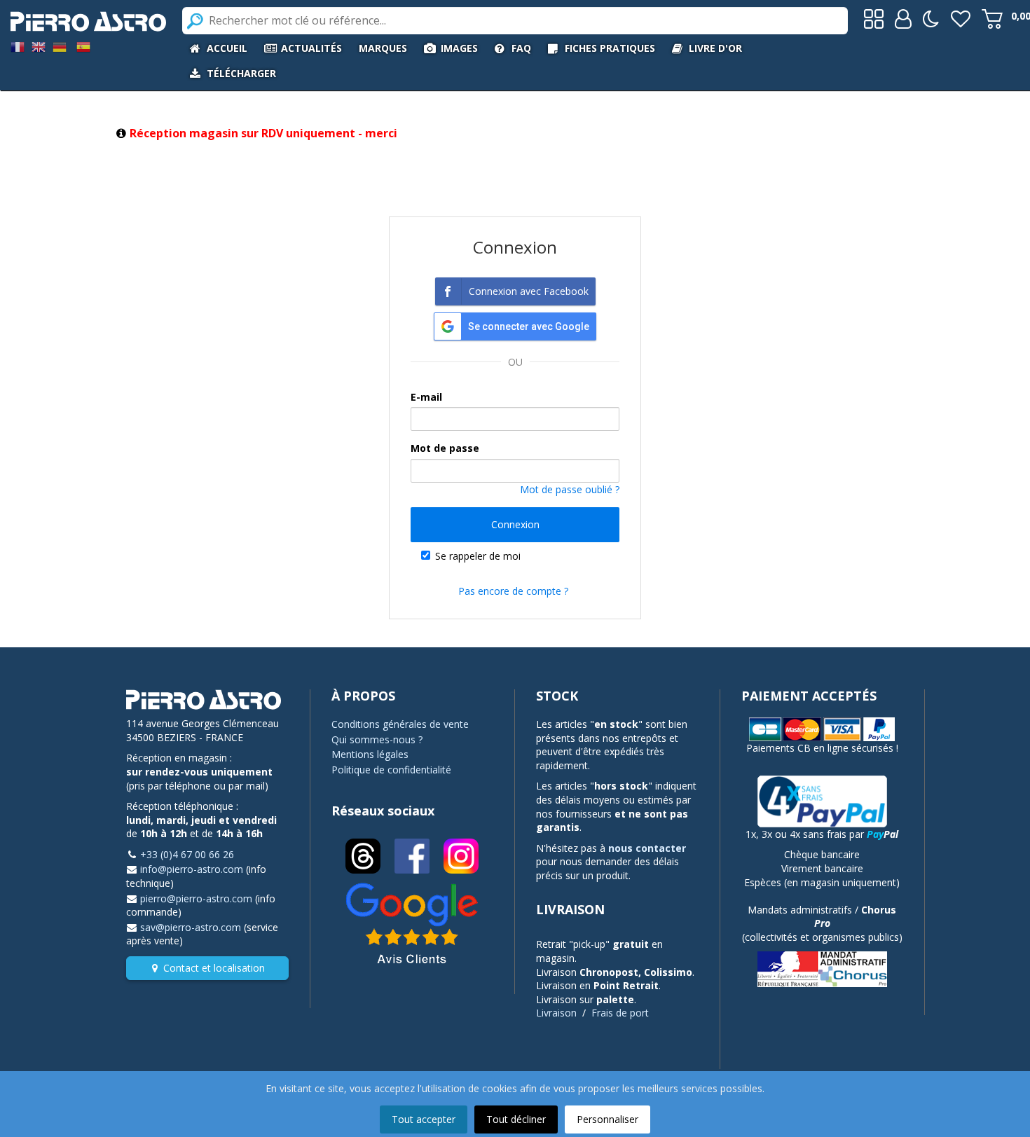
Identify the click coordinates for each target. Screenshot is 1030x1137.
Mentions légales (369, 754)
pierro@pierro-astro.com (196, 898)
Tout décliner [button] (516, 1119)
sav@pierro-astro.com (190, 927)
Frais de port (620, 1012)
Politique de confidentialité (391, 769)
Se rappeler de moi (478, 556)
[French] (18, 46)
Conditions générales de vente (400, 724)
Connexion (515, 524)
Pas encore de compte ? (513, 591)
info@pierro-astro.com (191, 869)
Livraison (556, 1012)
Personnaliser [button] (607, 1119)
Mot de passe (445, 448)
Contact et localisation (214, 967)
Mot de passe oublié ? (569, 489)
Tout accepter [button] (423, 1119)
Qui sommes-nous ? (377, 739)
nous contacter (647, 848)
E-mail (426, 397)
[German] (60, 46)
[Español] (83, 46)
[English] (39, 46)
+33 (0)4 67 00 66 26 (187, 854)
